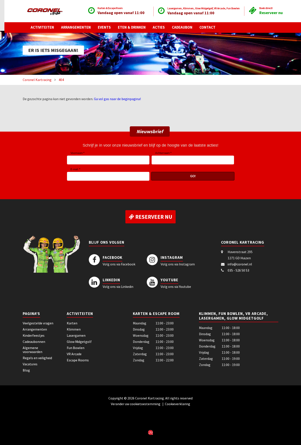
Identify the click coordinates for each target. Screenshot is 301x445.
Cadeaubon (182, 27)
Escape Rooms (78, 360)
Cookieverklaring (177, 404)
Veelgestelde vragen (38, 323)
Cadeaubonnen (34, 341)
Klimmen (74, 329)
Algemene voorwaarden (32, 350)
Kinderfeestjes (34, 335)
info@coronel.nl (240, 264)
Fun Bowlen (75, 348)
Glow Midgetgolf (79, 341)
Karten (72, 323)
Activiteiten (42, 27)
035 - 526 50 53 (238, 270)
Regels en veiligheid (37, 358)
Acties (159, 27)
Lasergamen (76, 335)
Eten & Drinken (132, 27)
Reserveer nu (271, 12)
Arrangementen (76, 27)
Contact (207, 27)
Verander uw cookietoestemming (136, 404)
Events (104, 27)
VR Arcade (74, 354)
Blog (26, 370)
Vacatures (30, 364)
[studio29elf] (150, 432)
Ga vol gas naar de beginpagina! (117, 99)
